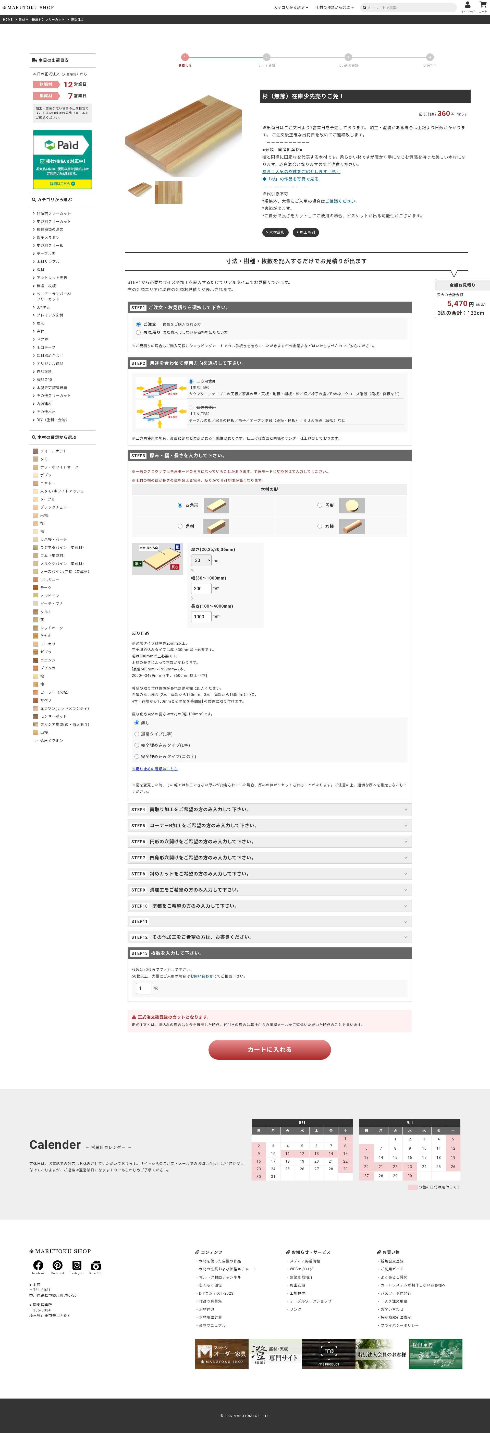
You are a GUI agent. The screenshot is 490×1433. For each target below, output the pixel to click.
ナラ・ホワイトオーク (59, 467)
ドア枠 (42, 340)
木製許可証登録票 (52, 388)
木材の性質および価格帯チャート (227, 1269)
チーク (45, 588)
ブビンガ (47, 668)
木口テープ (46, 347)
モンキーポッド (53, 716)
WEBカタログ (301, 1269)
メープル (47, 499)
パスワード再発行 (396, 1293)
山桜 (43, 732)
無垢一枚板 (46, 286)
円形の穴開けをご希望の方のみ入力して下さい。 (202, 841)
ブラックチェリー (55, 507)
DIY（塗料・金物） (53, 420)
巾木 (40, 323)
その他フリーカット (54, 396)
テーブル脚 (46, 254)
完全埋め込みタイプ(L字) (165, 745)
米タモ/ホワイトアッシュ (61, 491)
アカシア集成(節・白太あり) (64, 724)
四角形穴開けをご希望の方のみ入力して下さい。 (202, 857)
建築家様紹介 (301, 1277)
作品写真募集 (210, 1301)
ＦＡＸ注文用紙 (394, 1301)
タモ (43, 459)
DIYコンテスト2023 (216, 1293)
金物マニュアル (212, 1325)
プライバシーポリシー (400, 1325)
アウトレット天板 (52, 278)
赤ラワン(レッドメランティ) (64, 708)
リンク (295, 1309)
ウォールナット (53, 451)
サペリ (45, 700)
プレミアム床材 (50, 315)
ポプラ (45, 475)
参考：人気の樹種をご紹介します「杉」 (301, 171)
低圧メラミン (48, 238)
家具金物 (44, 380)
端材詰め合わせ (50, 356)
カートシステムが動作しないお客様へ (413, 1285)
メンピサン (49, 596)
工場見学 (297, 1293)
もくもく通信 (210, 1285)
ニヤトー (47, 483)
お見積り (152, 332)
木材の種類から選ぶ (333, 7)
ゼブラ (45, 652)
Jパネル (44, 307)
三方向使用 (206, 381)
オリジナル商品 (50, 364)
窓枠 (40, 331)
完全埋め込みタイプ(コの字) (168, 756)
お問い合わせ (201, 976)
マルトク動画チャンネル (220, 1277)
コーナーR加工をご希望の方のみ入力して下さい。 (204, 825)
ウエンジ (47, 660)
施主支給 (297, 1285)
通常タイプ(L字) (157, 734)
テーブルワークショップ (311, 1301)
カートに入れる (270, 1049)
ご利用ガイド (392, 1269)
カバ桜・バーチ (53, 539)
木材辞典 (277, 232)
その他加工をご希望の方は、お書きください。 (202, 937)
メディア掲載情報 (305, 1261)
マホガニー (49, 580)
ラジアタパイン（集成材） (62, 548)
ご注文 (149, 324)
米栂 (43, 515)
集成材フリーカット (54, 222)
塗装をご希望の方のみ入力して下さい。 (195, 906)
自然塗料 (44, 372)
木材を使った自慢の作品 (220, 1261)
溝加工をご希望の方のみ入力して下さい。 (195, 890)
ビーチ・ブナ (51, 604)
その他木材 (46, 412)
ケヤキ (45, 636)
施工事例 (307, 232)
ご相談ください (340, 201)
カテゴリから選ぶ (289, 7)
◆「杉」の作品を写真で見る (290, 179)
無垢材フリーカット (54, 213)
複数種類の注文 (50, 229)
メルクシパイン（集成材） (62, 564)
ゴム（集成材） (53, 555)
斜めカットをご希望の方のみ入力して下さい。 (200, 873)
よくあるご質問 (394, 1277)
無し (145, 722)
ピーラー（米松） (55, 692)
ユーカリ (47, 644)
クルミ (45, 612)
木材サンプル (48, 262)
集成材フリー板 (50, 246)
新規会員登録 (392, 1261)
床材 (40, 270)
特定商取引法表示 (396, 1317)
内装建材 (44, 404)
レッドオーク (51, 628)
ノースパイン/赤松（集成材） (65, 572)
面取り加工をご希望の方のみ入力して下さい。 (200, 809)
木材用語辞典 (210, 1317)
